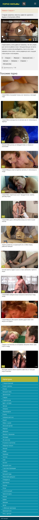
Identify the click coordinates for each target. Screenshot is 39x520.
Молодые (5, 437)
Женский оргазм (8, 426)
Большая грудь (7, 474)
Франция (5, 502)
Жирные (16, 58)
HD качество (7, 64)
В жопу (5, 414)
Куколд (5, 485)
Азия (4, 460)
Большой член (7, 465)
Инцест (5, 420)
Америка (14, 61)
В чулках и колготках (9, 443)
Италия (5, 389)
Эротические (6, 394)
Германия (5, 454)
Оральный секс (28, 58)
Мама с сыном (7, 423)
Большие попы (7, 392)
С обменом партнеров (9, 508)
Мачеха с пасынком (8, 434)
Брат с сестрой (7, 403)
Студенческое (7, 400)
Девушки (5, 431)
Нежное (5, 448)
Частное (5, 457)
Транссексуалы (7, 494)
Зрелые (5, 61)
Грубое (5, 499)
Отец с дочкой (7, 514)
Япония (5, 496)
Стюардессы (6, 479)
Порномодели (7, 411)
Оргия (4, 505)
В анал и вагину (7, 386)
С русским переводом (9, 468)
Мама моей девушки (9, 477)
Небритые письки (8, 445)
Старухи (7, 58)
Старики (23, 61)
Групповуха (6, 482)
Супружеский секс (8, 417)
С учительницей (7, 491)
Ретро (4, 488)
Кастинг (5, 462)
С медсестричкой (8, 383)
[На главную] (11, 4)
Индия (4, 451)
